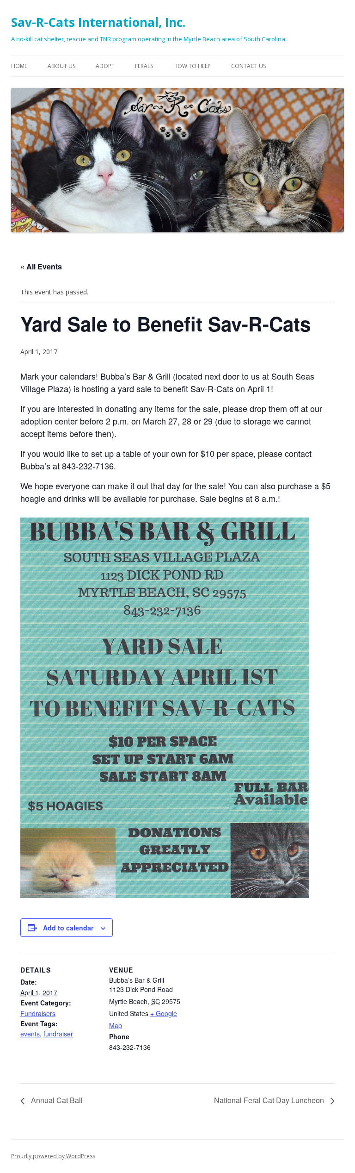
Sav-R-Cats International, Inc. (98, 22)
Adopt (105, 66)
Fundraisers (37, 1013)
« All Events (41, 266)
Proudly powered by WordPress (53, 1156)
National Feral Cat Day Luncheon (270, 1100)
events (30, 1033)
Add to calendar (68, 927)
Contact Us (248, 66)
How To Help (192, 66)
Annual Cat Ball (56, 1100)
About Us (61, 66)
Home (19, 66)
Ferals (144, 66)
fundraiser (58, 1033)
